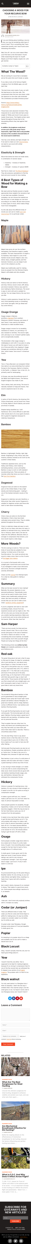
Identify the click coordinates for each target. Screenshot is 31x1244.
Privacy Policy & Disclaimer (16, 1229)
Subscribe (9, 1039)
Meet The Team (19, 1227)
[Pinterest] (21, 1241)
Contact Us (9, 1227)
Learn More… (24, 1237)
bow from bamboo (9, 476)
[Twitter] (15, 1241)
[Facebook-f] (10, 1241)
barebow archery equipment (14, 602)
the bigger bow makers (10, 558)
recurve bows (23, 142)
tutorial (13, 575)
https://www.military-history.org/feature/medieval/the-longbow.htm (11, 105)
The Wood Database (21, 171)
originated (10, 318)
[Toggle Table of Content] (26, 66)
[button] (2, 3)
